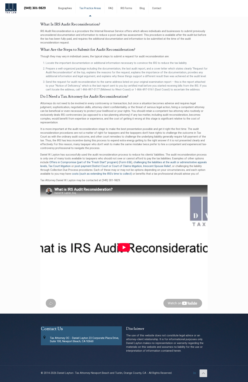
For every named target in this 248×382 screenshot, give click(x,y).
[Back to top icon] (203, 373)
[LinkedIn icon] (194, 373)
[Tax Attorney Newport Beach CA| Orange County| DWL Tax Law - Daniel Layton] (26, 8)
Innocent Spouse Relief (157, 166)
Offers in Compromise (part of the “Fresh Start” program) (83, 162)
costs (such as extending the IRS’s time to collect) (102, 173)
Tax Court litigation (59, 166)
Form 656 (125, 162)
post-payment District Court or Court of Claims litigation (108, 166)
